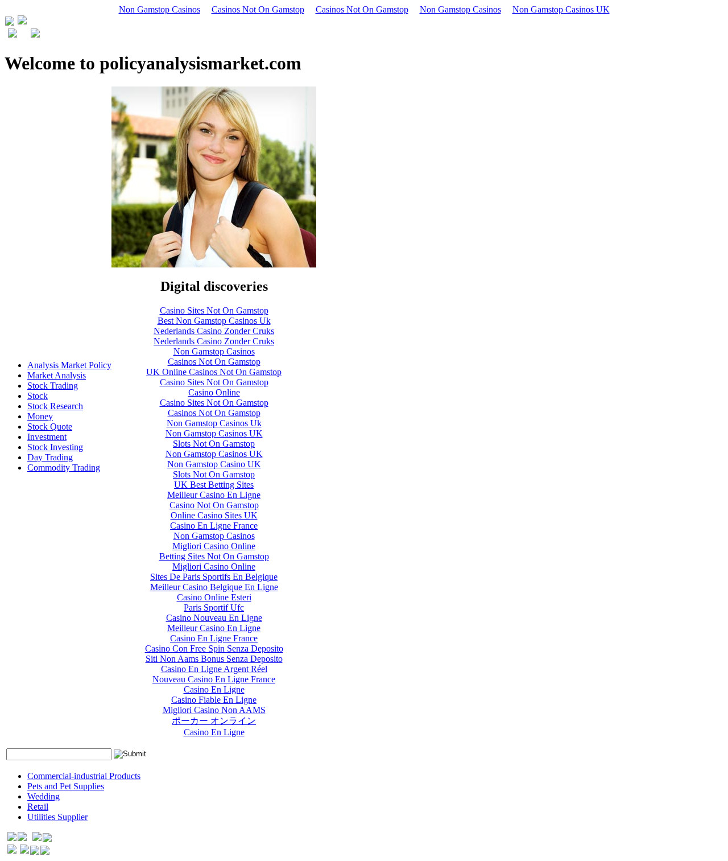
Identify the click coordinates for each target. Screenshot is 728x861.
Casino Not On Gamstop (214, 505)
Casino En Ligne (214, 689)
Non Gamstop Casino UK (214, 464)
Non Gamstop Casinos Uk (214, 423)
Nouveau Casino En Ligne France (213, 679)
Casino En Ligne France (214, 525)
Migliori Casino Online (213, 546)
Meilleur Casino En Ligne (213, 495)
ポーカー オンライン (214, 721)
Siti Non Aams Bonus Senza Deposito (214, 659)
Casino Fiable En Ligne (214, 700)
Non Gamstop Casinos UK (561, 9)
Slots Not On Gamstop (214, 443)
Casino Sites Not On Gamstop (214, 310)
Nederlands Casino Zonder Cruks (214, 331)
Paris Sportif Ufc (214, 607)
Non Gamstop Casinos (159, 9)
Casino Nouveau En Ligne (214, 618)
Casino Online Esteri (214, 597)
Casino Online (214, 392)
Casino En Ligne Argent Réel (214, 669)
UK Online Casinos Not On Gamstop (214, 372)
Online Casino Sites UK (214, 515)
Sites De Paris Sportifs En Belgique (214, 577)
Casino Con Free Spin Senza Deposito (214, 648)
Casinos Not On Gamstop (258, 9)
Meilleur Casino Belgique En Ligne (214, 587)
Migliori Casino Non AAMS (214, 710)
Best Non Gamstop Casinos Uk (214, 321)
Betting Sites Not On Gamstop (214, 556)
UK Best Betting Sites (214, 484)
